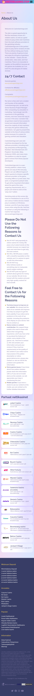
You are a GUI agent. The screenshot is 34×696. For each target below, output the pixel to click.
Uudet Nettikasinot (7, 616)
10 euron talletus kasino (9, 580)
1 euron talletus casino (9, 571)
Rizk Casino (5, 601)
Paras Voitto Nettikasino (9, 618)
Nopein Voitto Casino (8, 621)
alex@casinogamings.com (14, 83)
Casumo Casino (6, 592)
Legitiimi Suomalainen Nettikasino (13, 625)
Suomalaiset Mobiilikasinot (10, 627)
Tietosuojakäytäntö (7, 644)
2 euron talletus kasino (9, 573)
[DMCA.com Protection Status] (27, 685)
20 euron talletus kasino (9, 582)
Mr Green (4, 595)
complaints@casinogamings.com (16, 96)
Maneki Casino (6, 599)
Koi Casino (4, 597)
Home (3, 13)
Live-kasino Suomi (7, 629)
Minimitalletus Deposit (9, 569)
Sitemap (4, 646)
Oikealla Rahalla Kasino (9, 623)
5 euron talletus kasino (9, 578)
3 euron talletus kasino (9, 575)
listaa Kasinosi (6, 640)
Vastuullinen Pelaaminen (9, 642)
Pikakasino (5, 604)
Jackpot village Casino (9, 606)
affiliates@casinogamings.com (15, 90)
